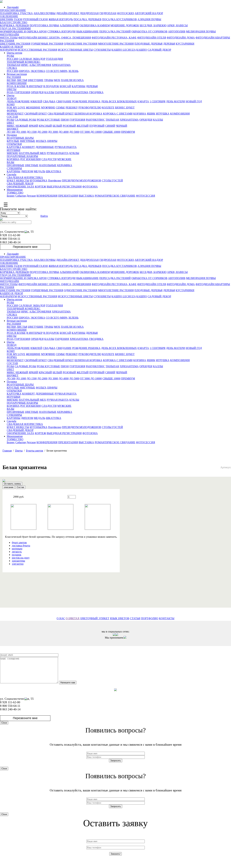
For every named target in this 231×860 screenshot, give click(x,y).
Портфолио (54, 180)
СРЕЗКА (12, 68)
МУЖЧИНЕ (48, 107)
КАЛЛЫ (49, 92)
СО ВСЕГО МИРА (57, 71)
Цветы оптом (14, 52)
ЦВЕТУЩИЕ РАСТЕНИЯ (15, 43)
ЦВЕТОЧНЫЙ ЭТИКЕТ (94, 618)
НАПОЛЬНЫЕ (47, 165)
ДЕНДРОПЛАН (89, 13)
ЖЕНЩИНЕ (33, 107)
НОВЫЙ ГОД (194, 101)
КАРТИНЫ (78, 86)
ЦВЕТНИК (6, 19)
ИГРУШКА (162, 113)
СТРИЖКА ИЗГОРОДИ (61, 31)
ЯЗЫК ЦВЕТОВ (119, 618)
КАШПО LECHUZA (123, 49)
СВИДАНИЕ (64, 101)
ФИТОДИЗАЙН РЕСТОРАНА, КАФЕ (114, 37)
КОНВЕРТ (28, 147)
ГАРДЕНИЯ (62, 92)
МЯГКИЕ (12, 153)
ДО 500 (11, 131)
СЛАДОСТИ (49, 159)
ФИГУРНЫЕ (27, 141)
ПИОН (65, 119)
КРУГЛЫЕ (13, 141)
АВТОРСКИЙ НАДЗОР (149, 13)
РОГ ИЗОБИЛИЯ (30, 159)
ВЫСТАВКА (86, 195)
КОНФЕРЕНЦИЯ (47, 195)
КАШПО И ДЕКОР (11, 46)
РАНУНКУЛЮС (95, 119)
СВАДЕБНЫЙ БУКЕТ (61, 113)
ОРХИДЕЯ (37, 92)
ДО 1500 (32, 131)
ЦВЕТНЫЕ (31, 165)
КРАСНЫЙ (45, 125)
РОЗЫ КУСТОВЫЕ (48, 119)
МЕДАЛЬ (39, 171)
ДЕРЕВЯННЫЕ (45, 147)
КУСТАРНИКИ (185, 43)
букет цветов (19, 542)
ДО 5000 (74, 131)
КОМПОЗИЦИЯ (180, 113)
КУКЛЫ (74, 153)
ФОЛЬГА (41, 141)
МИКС (11, 125)
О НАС (61, 618)
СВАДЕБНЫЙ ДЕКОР (20, 183)
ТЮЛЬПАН (13, 65)
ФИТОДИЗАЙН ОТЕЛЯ (151, 37)
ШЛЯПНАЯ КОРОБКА (88, 113)
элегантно (18, 563)
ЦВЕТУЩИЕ (35, 80)
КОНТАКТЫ (166, 618)
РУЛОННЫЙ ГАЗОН (35, 19)
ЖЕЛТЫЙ (83, 125)
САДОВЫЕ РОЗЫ (25, 119)
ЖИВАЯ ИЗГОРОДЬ (61, 19)
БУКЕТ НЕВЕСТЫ (18, 180)
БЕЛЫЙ (57, 125)
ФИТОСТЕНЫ (9, 37)
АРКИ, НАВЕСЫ (177, 25)
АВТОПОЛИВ (176, 31)
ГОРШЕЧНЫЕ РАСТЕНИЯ (47, 43)
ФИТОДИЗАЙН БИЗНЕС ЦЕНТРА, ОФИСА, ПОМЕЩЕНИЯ (54, 37)
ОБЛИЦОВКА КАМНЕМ (94, 25)
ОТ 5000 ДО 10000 (91, 131)
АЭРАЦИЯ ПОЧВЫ (149, 19)
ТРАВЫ (48, 80)
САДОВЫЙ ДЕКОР (159, 49)
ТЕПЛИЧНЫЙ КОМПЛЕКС (23, 61)
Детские (31, 195)
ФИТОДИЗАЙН (9, 34)
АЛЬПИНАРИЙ (69, 25)
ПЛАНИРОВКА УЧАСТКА (16, 13)
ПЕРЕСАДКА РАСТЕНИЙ (115, 31)
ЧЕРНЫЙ (121, 125)
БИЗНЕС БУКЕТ (125, 107)
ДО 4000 (64, 131)
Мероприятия (14, 189)
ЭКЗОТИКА (37, 71)
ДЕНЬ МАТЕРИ (175, 101)
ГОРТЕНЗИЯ (22, 92)
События (20, 195)
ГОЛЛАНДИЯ (54, 58)
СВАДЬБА (49, 101)
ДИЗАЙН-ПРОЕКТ (67, 13)
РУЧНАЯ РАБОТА (66, 147)
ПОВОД (11, 98)
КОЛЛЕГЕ (108, 107)
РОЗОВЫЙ (69, 125)
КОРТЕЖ (40, 186)
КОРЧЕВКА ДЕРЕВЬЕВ (14, 25)
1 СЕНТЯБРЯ (157, 101)
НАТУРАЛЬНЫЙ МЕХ (32, 153)
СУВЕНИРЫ (14, 168)
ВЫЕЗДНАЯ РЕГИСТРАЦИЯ (64, 186)
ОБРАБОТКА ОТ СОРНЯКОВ (149, 31)
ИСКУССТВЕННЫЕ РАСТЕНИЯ (37, 49)
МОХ (57, 80)
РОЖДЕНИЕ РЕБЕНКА (86, 101)
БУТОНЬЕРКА (38, 180)
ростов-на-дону (21, 557)
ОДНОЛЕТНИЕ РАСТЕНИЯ (80, 43)
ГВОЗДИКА (96, 92)
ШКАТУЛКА (53, 171)
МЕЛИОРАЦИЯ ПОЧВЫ (201, 31)
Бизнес (11, 195)
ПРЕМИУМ (128, 131)
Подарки (12, 134)
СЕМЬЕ (60, 107)
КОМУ (11, 104)
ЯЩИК (151, 113)
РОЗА (10, 92)
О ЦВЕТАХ (73, 618)
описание (8, 487)
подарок (16, 554)
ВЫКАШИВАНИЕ (87, 31)
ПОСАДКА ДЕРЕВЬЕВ (87, 19)
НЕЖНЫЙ (22, 125)
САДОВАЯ (25, 58)
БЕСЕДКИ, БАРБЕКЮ (153, 25)
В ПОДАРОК (51, 86)
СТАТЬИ (135, 618)
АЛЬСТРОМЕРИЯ (40, 65)
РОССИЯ (12, 58)
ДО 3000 (53, 131)
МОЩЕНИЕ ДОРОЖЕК (124, 25)
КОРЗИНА (139, 113)
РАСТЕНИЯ (7, 40)
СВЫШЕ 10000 (111, 131)
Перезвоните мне (25, 246)
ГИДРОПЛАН (107, 13)
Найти (44, 216)
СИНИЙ (110, 125)
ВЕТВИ (11, 80)
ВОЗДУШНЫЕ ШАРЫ (20, 137)
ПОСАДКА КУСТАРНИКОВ (119, 19)
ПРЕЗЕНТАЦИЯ (68, 195)
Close (4, 722)
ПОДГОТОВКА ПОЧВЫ (44, 25)
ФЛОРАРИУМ (8, 49)
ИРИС (25, 65)
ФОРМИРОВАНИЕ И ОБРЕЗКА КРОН (23, 31)
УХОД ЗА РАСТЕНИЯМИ (15, 28)
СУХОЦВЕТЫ (102, 49)
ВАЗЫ (10, 162)
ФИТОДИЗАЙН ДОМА (181, 37)
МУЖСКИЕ (64, 159)
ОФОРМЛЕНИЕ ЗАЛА (20, 186)
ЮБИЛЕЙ (36, 101)
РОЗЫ (10, 55)
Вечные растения (17, 74)
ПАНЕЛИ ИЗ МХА (72, 80)
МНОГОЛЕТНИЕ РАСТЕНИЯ (116, 43)
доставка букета (21, 545)
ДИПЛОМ (27, 171)
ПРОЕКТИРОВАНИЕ (13, 10)
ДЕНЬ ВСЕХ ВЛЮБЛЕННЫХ (119, 101)
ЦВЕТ (10, 122)
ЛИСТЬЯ (22, 80)
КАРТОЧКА (14, 147)
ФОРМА (12, 110)
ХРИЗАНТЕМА (61, 65)
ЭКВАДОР (38, 58)
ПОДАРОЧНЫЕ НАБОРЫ (22, 156)
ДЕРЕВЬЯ (169, 43)
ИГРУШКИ (13, 150)
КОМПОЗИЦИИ (17, 83)
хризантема (18, 560)
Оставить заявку (12, 483)
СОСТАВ (12, 116)
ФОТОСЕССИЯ (145, 195)
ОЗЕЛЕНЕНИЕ (9, 16)
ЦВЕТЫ (11, 89)
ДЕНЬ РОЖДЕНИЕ (18, 101)
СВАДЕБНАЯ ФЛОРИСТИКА (25, 177)
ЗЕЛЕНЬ (73, 71)
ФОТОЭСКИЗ (125, 13)
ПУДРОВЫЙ (97, 125)
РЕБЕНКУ (72, 107)
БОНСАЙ (65, 86)
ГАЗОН (18, 19)
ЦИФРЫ (52, 141)
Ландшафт (13, 7)
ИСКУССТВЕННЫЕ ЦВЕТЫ (75, 49)
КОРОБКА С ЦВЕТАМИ (118, 113)
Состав (20, 487)
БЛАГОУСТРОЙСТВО (13, 22)
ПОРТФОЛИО (149, 618)
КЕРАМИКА (64, 165)
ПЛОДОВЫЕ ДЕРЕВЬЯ (148, 43)
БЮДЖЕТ (12, 128)
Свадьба (11, 174)
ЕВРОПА (24, 71)
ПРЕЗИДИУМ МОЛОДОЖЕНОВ (81, 180)
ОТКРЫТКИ (14, 144)
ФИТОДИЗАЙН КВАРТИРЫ (212, 37)
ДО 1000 (21, 131)
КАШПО (141, 49)
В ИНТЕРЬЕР (34, 86)
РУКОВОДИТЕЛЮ (89, 107)
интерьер (17, 548)
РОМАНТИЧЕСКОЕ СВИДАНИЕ (115, 195)
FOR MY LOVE (16, 107)
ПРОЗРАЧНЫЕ (15, 165)
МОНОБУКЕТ (15, 113)
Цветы (10, 95)
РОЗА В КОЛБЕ (16, 86)
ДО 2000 (42, 131)
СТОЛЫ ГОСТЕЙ (112, 180)
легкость (17, 551)
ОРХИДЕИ (145, 119)
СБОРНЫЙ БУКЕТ (35, 113)
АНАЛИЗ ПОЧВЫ (44, 13)
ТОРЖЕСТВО (15, 192)
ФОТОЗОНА (90, 186)
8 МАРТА (143, 101)
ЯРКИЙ (33, 125)
